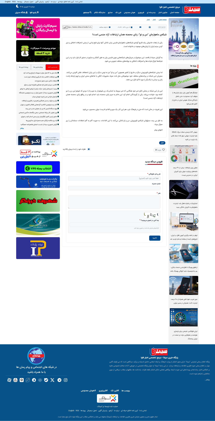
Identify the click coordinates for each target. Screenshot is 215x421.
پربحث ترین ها (23, 67)
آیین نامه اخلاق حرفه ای (66, 1)
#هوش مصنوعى (88, 390)
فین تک (118, 12)
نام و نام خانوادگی (154, 174)
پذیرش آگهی (39, 1)
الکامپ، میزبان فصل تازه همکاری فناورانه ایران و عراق (40, 85)
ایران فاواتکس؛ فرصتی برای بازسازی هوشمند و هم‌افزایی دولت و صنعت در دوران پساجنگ (185, 335)
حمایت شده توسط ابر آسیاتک (107, 406)
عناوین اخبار (162, 12)
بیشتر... (207, 379)
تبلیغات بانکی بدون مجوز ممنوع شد (46, 81)
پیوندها (19, 1)
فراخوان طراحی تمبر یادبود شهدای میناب (44, 97)
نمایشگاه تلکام (99, 12)
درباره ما (53, 1)
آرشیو (47, 1)
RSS (14, 1)
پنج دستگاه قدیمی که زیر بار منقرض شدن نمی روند (41, 108)
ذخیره (155, 238)
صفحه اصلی (174, 12)
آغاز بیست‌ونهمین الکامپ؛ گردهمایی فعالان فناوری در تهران (38, 105)
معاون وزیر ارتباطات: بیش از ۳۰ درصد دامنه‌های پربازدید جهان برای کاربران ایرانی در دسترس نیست (185, 172)
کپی (65, 27)
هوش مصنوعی (129, 12)
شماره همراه (156, 184)
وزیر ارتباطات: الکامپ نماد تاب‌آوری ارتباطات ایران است (40, 77)
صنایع (110, 12)
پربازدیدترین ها (38, 67)
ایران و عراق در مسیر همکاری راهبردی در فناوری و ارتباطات (39, 101)
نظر (159, 193)
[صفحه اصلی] (191, 10)
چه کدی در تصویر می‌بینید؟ (150, 220)
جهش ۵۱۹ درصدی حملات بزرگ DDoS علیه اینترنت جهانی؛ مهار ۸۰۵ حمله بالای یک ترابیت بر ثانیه (184, 136)
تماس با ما (79, 1)
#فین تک (115, 390)
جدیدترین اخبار (52, 67)
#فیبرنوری (103, 390)
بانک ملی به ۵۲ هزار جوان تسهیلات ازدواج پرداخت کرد (40, 73)
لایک (159, 150)
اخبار (154, 19)
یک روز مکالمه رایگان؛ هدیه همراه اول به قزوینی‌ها (41, 120)
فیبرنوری (141, 12)
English (8, 1)
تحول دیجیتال (28, 1)
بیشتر (22, 128)
